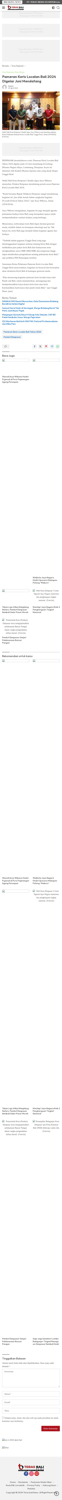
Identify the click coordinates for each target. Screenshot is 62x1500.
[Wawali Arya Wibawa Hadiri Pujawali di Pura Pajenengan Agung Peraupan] (15, 366)
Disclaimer (23, 1482)
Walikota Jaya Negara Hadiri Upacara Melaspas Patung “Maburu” (45, 580)
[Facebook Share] (34, 346)
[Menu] (4, 7)
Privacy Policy (33, 1485)
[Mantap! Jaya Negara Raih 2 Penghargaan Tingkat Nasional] (46, 596)
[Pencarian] (58, 7)
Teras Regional (8, 72)
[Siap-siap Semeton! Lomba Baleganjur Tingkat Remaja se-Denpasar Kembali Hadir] (46, 1228)
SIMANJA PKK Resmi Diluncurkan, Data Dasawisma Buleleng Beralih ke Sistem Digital (30, 302)
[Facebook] (26, 1474)
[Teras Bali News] (15, 7)
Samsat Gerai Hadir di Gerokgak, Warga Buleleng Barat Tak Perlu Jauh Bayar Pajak (30, 309)
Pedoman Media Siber (41, 1482)
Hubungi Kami (49, 1485)
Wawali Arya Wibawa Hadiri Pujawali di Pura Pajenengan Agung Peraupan (15, 379)
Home (13, 1482)
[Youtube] (36, 1474)
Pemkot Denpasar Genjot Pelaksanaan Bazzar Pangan (14, 640)
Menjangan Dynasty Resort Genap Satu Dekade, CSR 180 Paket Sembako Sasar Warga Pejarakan (29, 316)
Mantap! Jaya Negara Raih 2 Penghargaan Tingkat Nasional (46, 610)
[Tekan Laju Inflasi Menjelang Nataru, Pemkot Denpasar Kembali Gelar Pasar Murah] (15, 596)
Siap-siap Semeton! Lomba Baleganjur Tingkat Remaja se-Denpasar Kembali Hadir (46, 1341)
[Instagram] (31, 1474)
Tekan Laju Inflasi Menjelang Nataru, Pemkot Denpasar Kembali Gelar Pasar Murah (15, 610)
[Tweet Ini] (40, 346)
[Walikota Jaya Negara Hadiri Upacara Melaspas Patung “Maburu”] (46, 467)
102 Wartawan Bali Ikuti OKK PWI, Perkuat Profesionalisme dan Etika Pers (30, 322)
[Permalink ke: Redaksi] (4, 87)
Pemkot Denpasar (12, 337)
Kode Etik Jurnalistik (15, 1485)
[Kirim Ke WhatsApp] (58, 346)
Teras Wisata (19, 72)
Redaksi (11, 86)
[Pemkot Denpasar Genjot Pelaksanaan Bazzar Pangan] (15, 627)
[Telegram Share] (52, 346)
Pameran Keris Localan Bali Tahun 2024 (22, 332)
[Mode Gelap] (53, 7)
